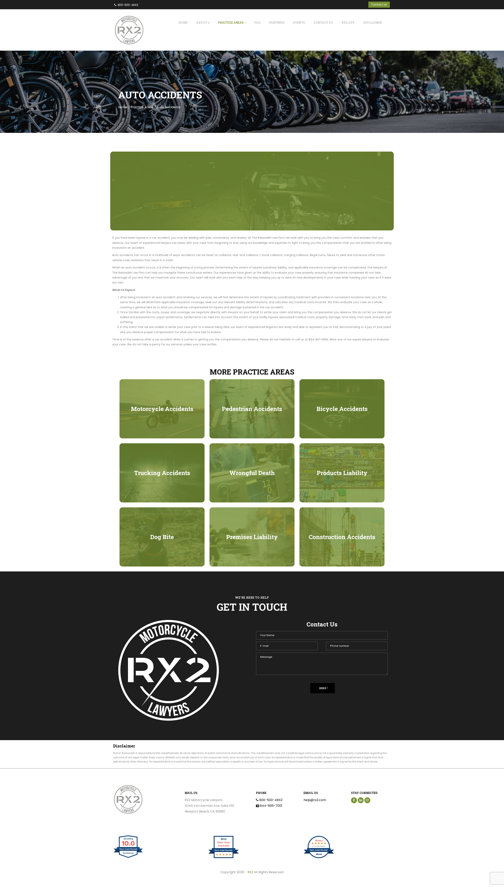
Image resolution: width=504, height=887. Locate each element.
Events (299, 22)
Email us (311, 793)
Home (183, 22)
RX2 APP (348, 22)
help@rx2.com (315, 800)
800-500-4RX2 (128, 5)
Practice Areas (231, 22)
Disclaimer (372, 22)
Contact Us (379, 5)
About (202, 22)
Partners (277, 22)
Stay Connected (364, 793)
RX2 (250, 872)
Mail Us (191, 793)
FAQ (257, 22)
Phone (261, 793)
